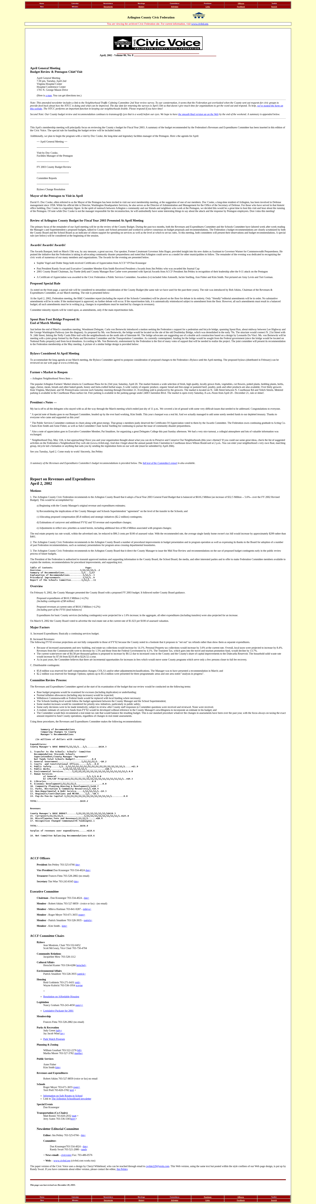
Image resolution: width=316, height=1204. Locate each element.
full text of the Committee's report (160, 463)
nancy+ (79, 1005)
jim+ (77, 864)
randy (84, 1149)
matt (74, 1115)
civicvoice (66, 1155)
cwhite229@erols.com (157, 1166)
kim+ (64, 925)
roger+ (81, 914)
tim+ (76, 881)
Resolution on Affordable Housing (61, 996)
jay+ (62, 1033)
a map (49, 95)
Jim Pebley (122, 1169)
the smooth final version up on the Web (198, 114)
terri (72, 1090)
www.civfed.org (199, 23)
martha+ (78, 1053)
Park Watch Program (54, 1039)
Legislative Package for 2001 (58, 1010)
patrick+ (88, 920)
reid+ (77, 982)
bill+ (79, 1050)
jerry (73, 1118)
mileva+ (87, 909)
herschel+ (81, 965)
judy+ (59, 1030)
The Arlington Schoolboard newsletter (71, 1098)
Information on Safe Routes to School (62, 1095)
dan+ (88, 870)
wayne (79, 985)
